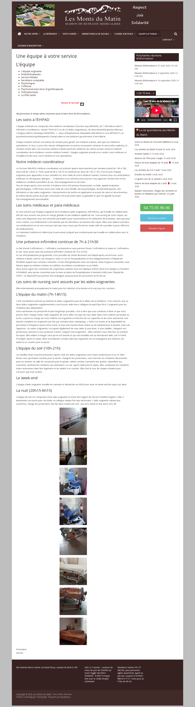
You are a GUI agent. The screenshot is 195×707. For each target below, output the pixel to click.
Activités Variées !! (143, 153)
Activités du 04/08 (143, 174)
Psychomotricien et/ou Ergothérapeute (42, 89)
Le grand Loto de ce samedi (148, 179)
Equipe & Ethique (148, 33)
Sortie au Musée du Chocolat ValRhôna (153, 142)
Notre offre (31, 33)
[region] (37, 686)
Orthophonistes (29, 92)
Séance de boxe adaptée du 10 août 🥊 (153, 162)
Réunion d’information (145, 65)
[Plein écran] (175, 120)
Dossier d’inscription (29, 45)
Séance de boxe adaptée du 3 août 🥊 (152, 183)
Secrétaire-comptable (32, 80)
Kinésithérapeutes (31, 74)
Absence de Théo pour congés (149, 158)
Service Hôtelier (29, 77)
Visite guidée (69, 33)
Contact (167, 39)
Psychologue (28, 83)
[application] (157, 110)
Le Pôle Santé (28, 95)
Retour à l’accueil (70, 102)
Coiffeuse (26, 86)
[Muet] (170, 120)
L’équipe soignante (31, 71)
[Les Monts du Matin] (19, 34)
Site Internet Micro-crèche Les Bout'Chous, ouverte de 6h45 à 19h (46, 667)
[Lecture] (138, 120)
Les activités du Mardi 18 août (148, 149)
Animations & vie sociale (95, 33)
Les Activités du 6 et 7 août (147, 170)
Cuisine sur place (123, 33)
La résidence (50, 33)
